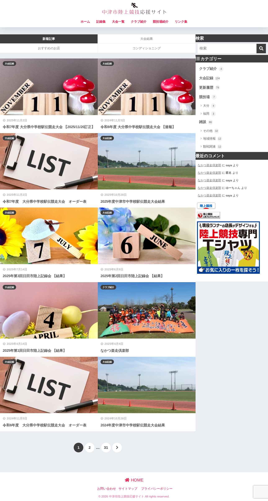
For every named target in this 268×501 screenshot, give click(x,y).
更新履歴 (209, 88)
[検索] (261, 48)
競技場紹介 (161, 21)
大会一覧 (118, 21)
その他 (210, 130)
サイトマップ (128, 488)
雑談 (205, 122)
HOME (136, 480)
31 (106, 447)
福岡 (208, 113)
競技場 (207, 97)
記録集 (101, 21)
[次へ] (117, 447)
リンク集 (181, 21)
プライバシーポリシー (157, 488)
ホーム (85, 21)
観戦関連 (212, 146)
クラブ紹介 (139, 21)
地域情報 (212, 138)
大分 (208, 105)
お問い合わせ (106, 488)
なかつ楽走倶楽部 (209, 165)
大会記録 (9, 63)
